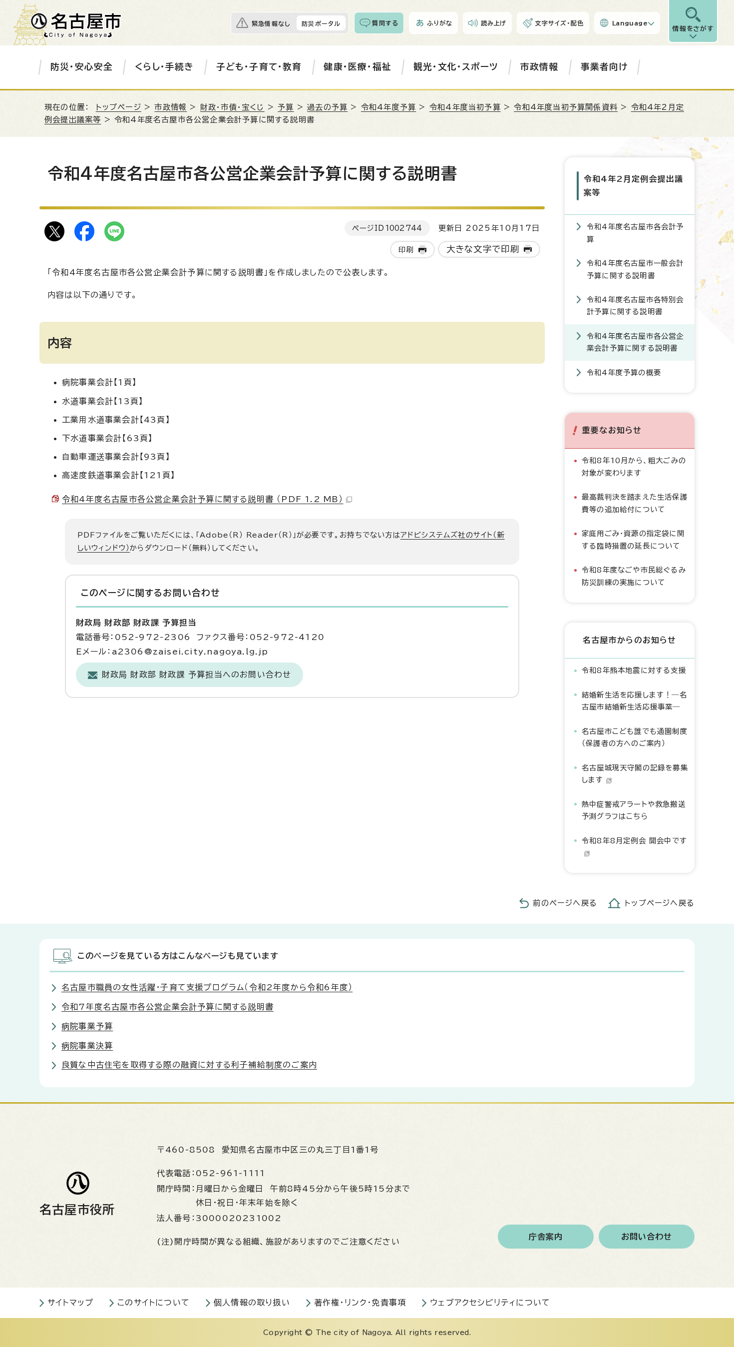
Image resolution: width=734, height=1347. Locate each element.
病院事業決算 (87, 1046)
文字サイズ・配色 (559, 23)
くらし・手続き (164, 66)
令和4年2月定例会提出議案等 (633, 185)
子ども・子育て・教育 (259, 66)
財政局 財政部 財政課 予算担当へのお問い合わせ (197, 674)
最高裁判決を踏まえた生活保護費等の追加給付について (635, 503)
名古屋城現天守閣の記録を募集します (635, 773)
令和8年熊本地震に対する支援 (634, 670)
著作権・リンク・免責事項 (360, 1303)
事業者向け (604, 66)
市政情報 (539, 66)
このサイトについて (153, 1303)
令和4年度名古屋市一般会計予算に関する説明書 (635, 269)
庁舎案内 (546, 1237)
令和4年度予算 (388, 107)
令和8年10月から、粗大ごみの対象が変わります (634, 466)
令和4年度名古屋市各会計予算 (635, 232)
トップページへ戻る (660, 903)
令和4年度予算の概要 (624, 372)
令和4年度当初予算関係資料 (566, 107)
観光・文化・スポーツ (455, 66)
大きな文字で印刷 (483, 249)
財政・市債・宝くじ (232, 107)
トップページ (118, 107)
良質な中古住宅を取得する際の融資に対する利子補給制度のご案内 (189, 1065)
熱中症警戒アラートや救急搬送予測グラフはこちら (634, 810)
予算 (286, 107)
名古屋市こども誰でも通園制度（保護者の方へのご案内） (635, 737)
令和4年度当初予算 (465, 107)
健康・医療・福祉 (357, 66)
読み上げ (494, 23)
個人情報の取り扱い (252, 1303)
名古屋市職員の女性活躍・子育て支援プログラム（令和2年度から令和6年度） (207, 987)
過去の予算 (327, 107)
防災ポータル (321, 23)
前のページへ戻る (565, 903)
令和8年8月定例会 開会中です (634, 840)
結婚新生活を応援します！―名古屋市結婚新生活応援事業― (634, 700)
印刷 (405, 249)
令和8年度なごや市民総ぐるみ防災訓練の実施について (634, 576)
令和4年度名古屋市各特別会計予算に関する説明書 (635, 305)
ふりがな (439, 23)
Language (630, 23)
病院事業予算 (87, 1026)
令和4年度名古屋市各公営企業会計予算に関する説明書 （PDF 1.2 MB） (203, 499)
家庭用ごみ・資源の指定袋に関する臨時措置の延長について (633, 539)
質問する (385, 23)
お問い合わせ (647, 1237)
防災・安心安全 (81, 66)
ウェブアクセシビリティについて (490, 1303)
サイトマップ (70, 1303)
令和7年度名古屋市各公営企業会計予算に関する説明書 (167, 1007)
